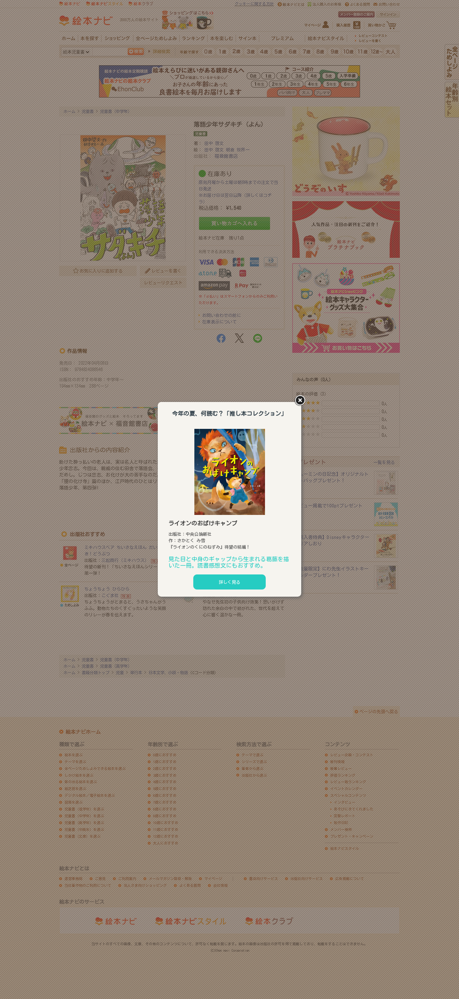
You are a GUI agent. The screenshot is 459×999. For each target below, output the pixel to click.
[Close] (301, 401)
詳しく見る (229, 582)
